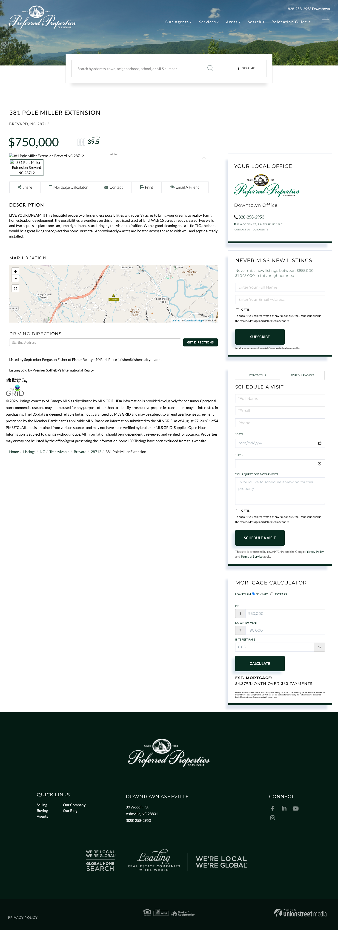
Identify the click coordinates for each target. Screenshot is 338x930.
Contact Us (242, 229)
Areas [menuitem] (232, 22)
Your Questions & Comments (256, 474)
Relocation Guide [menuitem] (289, 22)
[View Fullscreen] (15, 288)
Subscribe (260, 337)
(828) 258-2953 (138, 820)
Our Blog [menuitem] (70, 810)
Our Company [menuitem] (74, 804)
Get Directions (200, 342)
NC (42, 451)
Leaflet (176, 320)
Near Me (248, 68)
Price (239, 606)
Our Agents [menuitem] (177, 22)
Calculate (260, 663)
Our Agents (260, 229)
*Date (239, 434)
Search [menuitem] (255, 22)
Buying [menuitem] (42, 810)
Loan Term (243, 594)
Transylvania (59, 451)
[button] (210, 68)
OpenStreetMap (193, 320)
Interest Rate (245, 639)
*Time (239, 454)
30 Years (262, 594)
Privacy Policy (314, 551)
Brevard (80, 451)
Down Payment (246, 622)
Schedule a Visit (302, 375)
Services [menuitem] (207, 22)
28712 (96, 451)
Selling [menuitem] (42, 804)
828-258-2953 (299, 8)
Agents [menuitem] (42, 816)
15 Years (280, 594)
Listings (29, 451)
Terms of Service (252, 556)
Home (14, 451)
